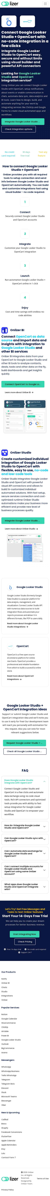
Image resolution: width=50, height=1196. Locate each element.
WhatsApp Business (10, 1071)
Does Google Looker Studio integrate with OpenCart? (18, 781)
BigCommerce (7, 1048)
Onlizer (4, 1000)
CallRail (4, 1119)
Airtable (4, 1031)
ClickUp (4, 1027)
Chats (4, 987)
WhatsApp (6, 1067)
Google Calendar (9, 1019)
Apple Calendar (8, 1140)
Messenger (6, 1101)
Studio (4, 991)
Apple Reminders (9, 1145)
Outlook (4, 1044)
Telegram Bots (8, 1084)
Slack (3, 1092)
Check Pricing (25, 941)
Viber (3, 1105)
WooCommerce (8, 1023)
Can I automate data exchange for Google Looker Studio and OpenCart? (23, 853)
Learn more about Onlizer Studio (20, 528)
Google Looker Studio (11, 1040)
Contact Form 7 (8, 1157)
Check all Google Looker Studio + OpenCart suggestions (27, 751)
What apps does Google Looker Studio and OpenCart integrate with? (21, 887)
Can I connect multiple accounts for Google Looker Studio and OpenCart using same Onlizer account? (23, 870)
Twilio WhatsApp (8, 1075)
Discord (4, 1088)
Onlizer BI (5, 983)
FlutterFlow (6, 1136)
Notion (4, 1014)
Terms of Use (43, 1178)
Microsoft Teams (9, 1096)
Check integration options (18, 129)
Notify (4, 979)
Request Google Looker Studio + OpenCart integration (26, 742)
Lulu (3, 1153)
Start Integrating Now (24, 934)
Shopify (4, 1128)
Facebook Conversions (11, 1132)
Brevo (3, 1124)
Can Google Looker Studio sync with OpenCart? (23, 839)
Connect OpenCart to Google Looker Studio (24, 384)
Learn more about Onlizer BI (18, 392)
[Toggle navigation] (45, 3)
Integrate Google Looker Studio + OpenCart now (24, 121)
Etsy (3, 1149)
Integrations (7, 996)
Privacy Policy (7, 1190)
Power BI (5, 1035)
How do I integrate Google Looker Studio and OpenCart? (22, 826)
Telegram (5, 1079)
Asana (4, 1052)
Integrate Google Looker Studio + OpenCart (24, 520)
